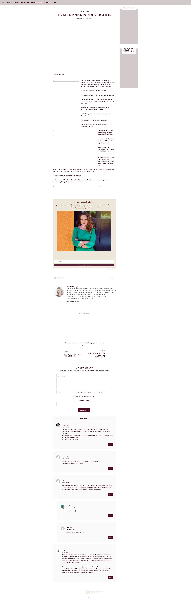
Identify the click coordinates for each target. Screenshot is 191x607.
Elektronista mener (129, 8)
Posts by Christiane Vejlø (73, 301)
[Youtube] (127, 591)
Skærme (82, 11)
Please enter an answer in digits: (84, 396)
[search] (58, 2)
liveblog (97, 86)
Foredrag (34, 2)
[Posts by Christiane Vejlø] (55, 277)
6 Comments (112, 277)
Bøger (48, 2)
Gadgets (87, 11)
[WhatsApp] (86, 278)
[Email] (84, 278)
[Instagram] (123, 591)
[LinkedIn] (88, 278)
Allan (63, 550)
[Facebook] (80, 278)
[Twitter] (82, 278)
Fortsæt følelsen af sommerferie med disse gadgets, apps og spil (84, 343)
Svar (110, 444)
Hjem (16, 2)
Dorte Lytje (65, 425)
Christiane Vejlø (24, 2)
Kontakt (53, 2)
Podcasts (41, 2)
